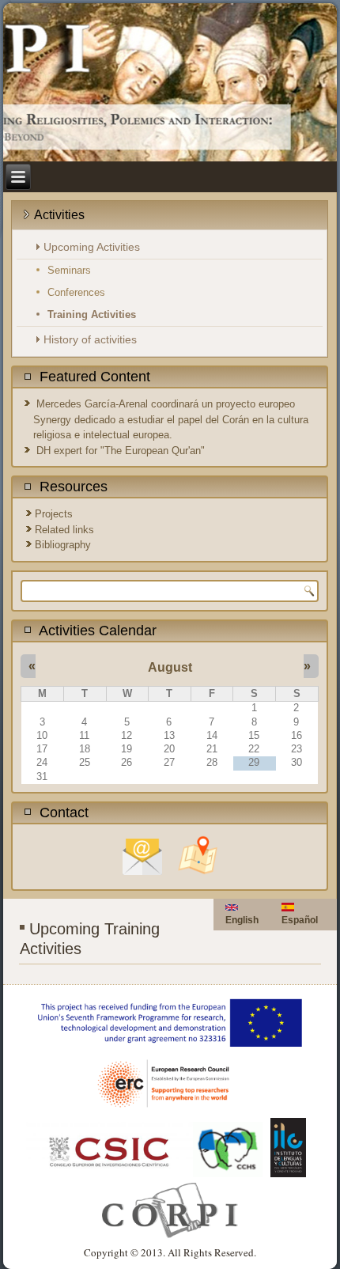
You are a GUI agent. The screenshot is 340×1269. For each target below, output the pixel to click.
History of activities (90, 339)
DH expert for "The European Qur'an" (120, 450)
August (170, 667)
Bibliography (63, 545)
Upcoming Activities (91, 247)
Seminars (69, 270)
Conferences (76, 292)
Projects (54, 514)
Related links (64, 530)
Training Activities (91, 314)
